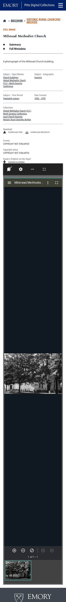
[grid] (33, 572)
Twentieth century (11, 98)
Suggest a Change (16, 162)
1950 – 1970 (39, 98)
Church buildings (10, 77)
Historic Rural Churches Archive (43, 21)
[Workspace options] (32, 169)
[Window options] (47, 182)
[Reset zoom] (31, 550)
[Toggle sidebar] (9, 182)
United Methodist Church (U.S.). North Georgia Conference (14, 83)
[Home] (28, 5)
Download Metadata (40, 132)
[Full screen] (44, 169)
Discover (17, 20)
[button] (18, 570)
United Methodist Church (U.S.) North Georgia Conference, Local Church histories (17, 113)
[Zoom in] (14, 550)
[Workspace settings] (20, 169)
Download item (15, 132)
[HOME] (4, 21)
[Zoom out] (23, 550)
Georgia (38, 77)
